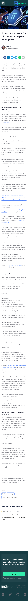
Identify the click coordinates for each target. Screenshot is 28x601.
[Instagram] (17, 594)
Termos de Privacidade (16, 578)
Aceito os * (13, 578)
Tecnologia (5, 43)
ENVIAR (14, 574)
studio (8, 46)
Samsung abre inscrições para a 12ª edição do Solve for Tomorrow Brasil (13, 517)
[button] (4, 57)
